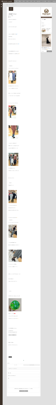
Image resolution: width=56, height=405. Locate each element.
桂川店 (27, 1)
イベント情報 (44, 1)
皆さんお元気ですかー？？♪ (45, 47)
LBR (34, 1)
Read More (49, 51)
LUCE (31, 1)
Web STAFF (38, 1)
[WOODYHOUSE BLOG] (7, 1)
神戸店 (20, 1)
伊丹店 (24, 1)
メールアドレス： (11, 330)
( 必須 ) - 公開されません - (12, 375)
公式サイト (49, 1)
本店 (16, 1)
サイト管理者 (11, 15)
